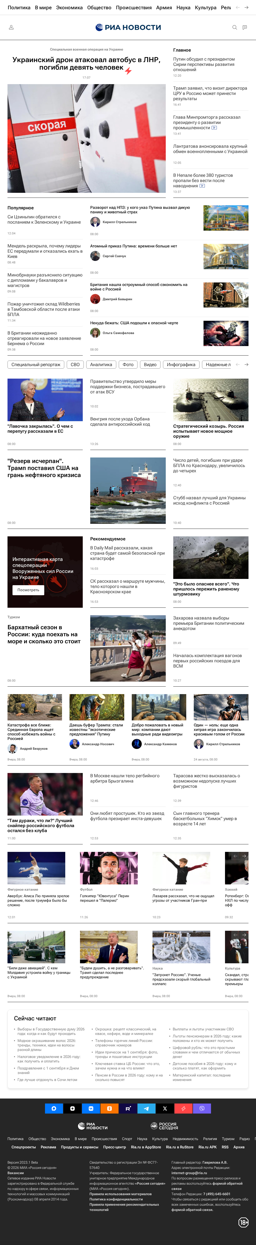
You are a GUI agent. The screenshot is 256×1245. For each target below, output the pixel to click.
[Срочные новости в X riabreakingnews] (183, 1109)
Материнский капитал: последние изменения (202, 1077)
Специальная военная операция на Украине (86, 49)
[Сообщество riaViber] (202, 1109)
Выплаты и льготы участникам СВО (203, 1029)
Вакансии (16, 1173)
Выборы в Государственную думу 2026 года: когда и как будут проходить (51, 1031)
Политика (16, 1139)
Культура (232, 968)
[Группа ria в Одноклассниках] (109, 1109)
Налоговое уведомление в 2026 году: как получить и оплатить (49, 1058)
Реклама (48, 1147)
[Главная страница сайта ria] (128, 27)
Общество (37, 1139)
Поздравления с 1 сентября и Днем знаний (48, 1070)
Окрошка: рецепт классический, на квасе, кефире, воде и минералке (125, 1031)
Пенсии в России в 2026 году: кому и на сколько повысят (129, 1077)
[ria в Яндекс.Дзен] (73, 1109)
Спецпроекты (24, 1147)
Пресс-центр (114, 1147)
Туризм (14, 617)
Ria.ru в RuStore (180, 1147)
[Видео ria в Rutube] (128, 1109)
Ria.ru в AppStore (146, 1147)
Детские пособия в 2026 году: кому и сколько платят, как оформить (204, 1065)
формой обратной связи (192, 1210)
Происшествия (104, 1139)
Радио (245, 1139)
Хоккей (231, 889)
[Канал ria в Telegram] (147, 1109)
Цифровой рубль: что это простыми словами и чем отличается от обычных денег (206, 1052)
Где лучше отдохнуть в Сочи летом (47, 1079)
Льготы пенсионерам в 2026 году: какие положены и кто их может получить (207, 1038)
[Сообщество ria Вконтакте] (91, 1109)
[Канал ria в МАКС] (54, 1109)
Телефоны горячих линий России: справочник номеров (124, 1042)
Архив (239, 1147)
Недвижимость (185, 1139)
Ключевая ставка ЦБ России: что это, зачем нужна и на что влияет (127, 1065)
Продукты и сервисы (79, 1147)
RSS (225, 1147)
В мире (81, 1139)
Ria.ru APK (207, 1147)
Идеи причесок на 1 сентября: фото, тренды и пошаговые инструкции (126, 1054)
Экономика (60, 1139)
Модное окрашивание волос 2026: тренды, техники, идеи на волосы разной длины (47, 1045)
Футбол (86, 889)
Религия (210, 1139)
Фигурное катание (23, 889)
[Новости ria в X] (165, 1109)
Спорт (127, 1139)
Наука (157, 968)
